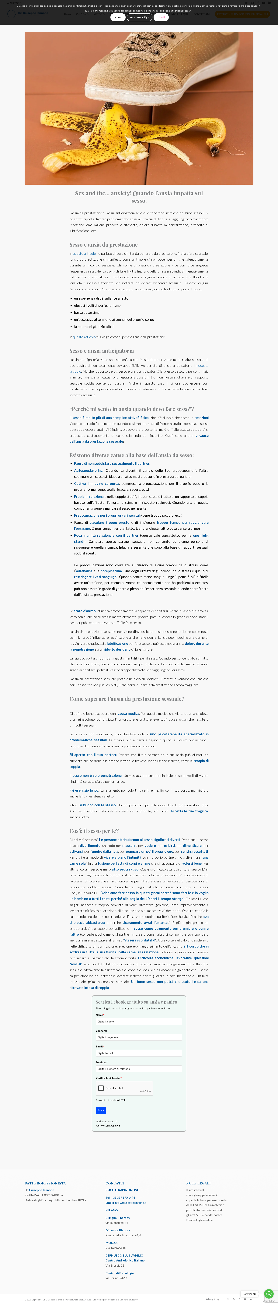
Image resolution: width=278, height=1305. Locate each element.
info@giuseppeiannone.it (130, 1202)
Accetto (118, 17)
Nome (100, 1015)
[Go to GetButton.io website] (269, 1301)
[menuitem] (211, 1299)
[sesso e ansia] (139, 108)
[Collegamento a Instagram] (228, 1299)
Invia (101, 1110)
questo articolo (84, 253)
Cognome (102, 1030)
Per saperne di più (140, 17)
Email (100, 1046)
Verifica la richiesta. (109, 1078)
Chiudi (161, 17)
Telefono (102, 1062)
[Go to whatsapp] (269, 1294)
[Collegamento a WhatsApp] (233, 1299)
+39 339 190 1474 (123, 1197)
